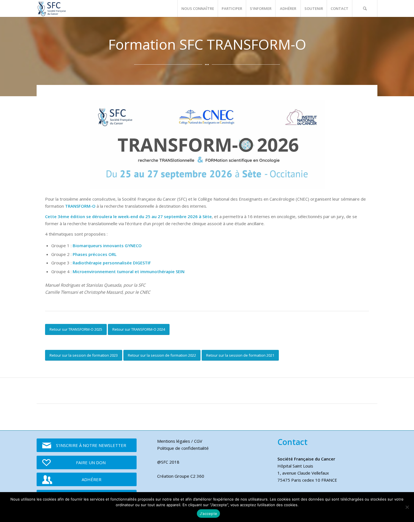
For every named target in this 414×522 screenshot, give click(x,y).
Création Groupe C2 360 (180, 476)
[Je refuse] (407, 507)
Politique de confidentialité (183, 448)
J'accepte (208, 513)
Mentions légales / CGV (179, 441)
